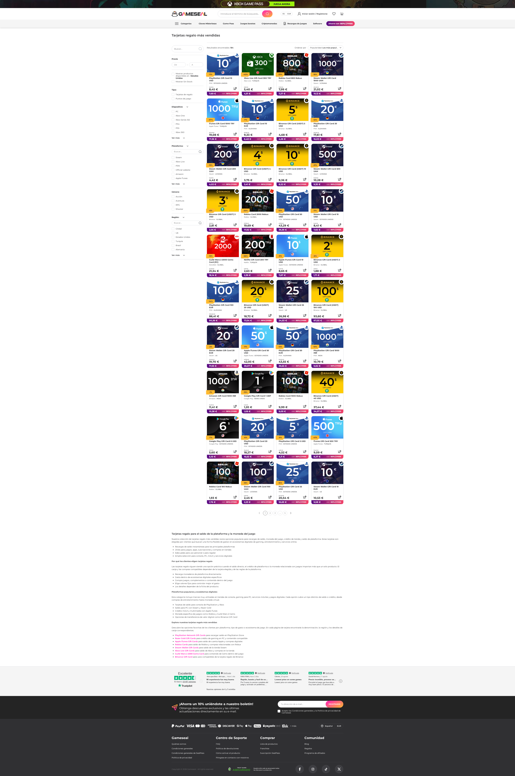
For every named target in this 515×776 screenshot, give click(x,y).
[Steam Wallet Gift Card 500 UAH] (327, 155)
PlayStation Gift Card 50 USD (290, 215)
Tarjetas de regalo (184, 94)
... (280, 513)
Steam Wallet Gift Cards (186, 647)
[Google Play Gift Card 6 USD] (223, 427)
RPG (178, 205)
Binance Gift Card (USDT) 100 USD (326, 306)
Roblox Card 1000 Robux (291, 396)
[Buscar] (267, 13)
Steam (179, 157)
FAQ (218, 744)
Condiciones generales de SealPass (188, 753)
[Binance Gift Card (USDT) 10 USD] (292, 155)
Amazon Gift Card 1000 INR (222, 396)
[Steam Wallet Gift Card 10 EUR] (327, 473)
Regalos (308, 748)
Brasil (178, 245)
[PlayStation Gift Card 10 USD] (223, 64)
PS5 (177, 128)
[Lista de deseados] (334, 14)
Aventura (180, 201)
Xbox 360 (180, 132)
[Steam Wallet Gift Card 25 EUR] (292, 291)
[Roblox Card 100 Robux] (223, 473)
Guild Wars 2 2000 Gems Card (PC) (221, 260)
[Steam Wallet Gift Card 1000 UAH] (327, 64)
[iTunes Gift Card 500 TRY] (327, 427)
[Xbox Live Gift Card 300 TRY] (258, 64)
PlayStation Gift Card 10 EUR (255, 124)
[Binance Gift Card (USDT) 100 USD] (327, 291)
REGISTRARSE (334, 704)
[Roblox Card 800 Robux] (292, 64)
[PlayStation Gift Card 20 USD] (258, 427)
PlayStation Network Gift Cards (190, 635)
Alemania (180, 249)
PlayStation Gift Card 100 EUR (221, 306)
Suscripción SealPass (270, 753)
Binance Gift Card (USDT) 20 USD (256, 306)
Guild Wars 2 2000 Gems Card (189, 654)
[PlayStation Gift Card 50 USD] (292, 200)
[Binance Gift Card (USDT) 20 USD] (258, 291)
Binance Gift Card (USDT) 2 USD (327, 260)
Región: (176, 217)
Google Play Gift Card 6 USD (223, 441)
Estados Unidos (183, 237)
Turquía (179, 241)
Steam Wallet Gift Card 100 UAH (257, 487)
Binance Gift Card (183, 657)
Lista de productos (269, 744)
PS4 (177, 124)
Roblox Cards (181, 644)
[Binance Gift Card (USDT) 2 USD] (327, 246)
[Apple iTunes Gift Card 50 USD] (258, 336)
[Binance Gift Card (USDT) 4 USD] (258, 155)
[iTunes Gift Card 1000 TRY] (223, 110)
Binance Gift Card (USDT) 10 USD (292, 170)
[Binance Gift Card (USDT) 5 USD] (292, 110)
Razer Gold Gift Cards (185, 638)
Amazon (179, 174)
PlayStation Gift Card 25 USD (290, 487)
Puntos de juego (183, 98)
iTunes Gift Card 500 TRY (326, 441)
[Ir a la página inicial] (189, 14)
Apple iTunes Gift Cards (186, 641)
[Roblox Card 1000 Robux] (292, 382)
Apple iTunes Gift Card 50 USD (256, 351)
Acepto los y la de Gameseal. (311, 712)
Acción (179, 196)
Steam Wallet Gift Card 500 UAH (327, 170)
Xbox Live (180, 161)
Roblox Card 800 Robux (290, 78)
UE (177, 233)
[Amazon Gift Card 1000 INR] (223, 382)
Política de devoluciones (227, 748)
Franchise (264, 748)
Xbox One (180, 115)
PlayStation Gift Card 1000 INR (326, 351)
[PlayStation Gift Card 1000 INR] (327, 336)
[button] (342, 14)
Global (179, 229)
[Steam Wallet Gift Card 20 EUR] (223, 336)
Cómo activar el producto (228, 753)
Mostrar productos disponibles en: (187, 76)
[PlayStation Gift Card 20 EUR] (327, 110)
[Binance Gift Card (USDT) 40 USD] (327, 382)
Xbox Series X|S (183, 120)
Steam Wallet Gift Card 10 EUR (326, 487)
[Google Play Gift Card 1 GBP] (258, 382)
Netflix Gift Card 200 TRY (256, 259)
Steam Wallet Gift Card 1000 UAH (325, 79)
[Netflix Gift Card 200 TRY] (258, 246)
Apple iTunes (181, 178)
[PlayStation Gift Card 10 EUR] (258, 110)
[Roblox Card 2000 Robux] (258, 200)
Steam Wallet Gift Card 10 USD (326, 215)
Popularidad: (325, 48)
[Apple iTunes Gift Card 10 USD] (292, 246)
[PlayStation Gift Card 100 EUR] (223, 291)
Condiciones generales (302, 711)
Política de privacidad (327, 711)
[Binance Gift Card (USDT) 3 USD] (223, 200)
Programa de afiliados (314, 753)
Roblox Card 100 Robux (220, 486)
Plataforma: (178, 146)
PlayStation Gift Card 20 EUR (325, 124)
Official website (183, 170)
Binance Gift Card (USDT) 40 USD (326, 397)
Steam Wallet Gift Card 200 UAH (222, 170)
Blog (306, 744)
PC (177, 111)
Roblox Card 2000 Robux (256, 214)
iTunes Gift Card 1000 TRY (221, 123)
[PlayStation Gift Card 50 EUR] (292, 336)
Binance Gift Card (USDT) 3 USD (222, 215)
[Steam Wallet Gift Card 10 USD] (327, 200)
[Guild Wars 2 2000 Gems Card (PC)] (223, 246)
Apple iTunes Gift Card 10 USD (291, 260)
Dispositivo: (177, 107)
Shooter (179, 209)
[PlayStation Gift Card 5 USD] (292, 427)
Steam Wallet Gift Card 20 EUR (222, 351)
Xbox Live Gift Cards (185, 650)
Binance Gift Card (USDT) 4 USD (257, 170)
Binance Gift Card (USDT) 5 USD (292, 124)
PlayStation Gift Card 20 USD (255, 442)
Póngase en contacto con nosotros (232, 757)
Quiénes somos (179, 744)
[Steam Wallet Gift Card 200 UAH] (223, 155)
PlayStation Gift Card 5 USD (292, 441)
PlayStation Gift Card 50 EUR (290, 351)
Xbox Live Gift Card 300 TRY (257, 78)
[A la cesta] (235, 88)
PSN (178, 166)
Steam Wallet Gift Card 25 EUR (291, 306)
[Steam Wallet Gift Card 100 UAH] (258, 473)
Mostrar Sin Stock (184, 82)
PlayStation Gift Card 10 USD (220, 79)
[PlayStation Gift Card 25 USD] (292, 473)
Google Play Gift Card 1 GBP (257, 396)
